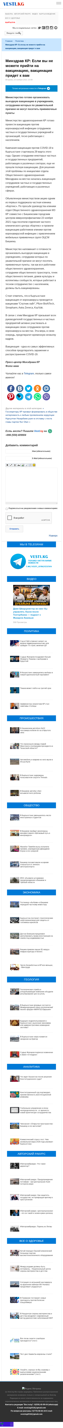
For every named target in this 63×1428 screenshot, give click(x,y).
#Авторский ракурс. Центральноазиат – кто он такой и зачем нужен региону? (37, 1212)
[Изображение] (22, 465)
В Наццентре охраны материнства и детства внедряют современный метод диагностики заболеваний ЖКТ (36, 1316)
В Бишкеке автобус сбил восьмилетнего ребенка (30, 792)
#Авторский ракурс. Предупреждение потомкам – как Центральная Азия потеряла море (36, 1181)
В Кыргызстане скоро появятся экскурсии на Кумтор (33, 1038)
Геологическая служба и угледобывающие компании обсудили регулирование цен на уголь (36, 991)
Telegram (56, 27)
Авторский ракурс (22, 14)
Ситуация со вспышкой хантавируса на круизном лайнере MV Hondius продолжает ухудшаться (36, 1284)
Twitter (39, 27)
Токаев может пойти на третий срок (35, 688)
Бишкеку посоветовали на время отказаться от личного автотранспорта (34, 864)
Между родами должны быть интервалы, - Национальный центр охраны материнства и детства (35, 1269)
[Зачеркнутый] (18, 465)
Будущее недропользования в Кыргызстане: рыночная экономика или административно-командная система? (35, 1024)
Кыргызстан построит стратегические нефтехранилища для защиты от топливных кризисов (36, 920)
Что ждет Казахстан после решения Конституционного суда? (36, 1078)
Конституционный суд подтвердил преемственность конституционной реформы (35, 1094)
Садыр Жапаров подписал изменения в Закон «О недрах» (37, 1053)
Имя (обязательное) (41, 451)
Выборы (9, 14)
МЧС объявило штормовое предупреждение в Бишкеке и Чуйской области (33, 880)
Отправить (14, 529)
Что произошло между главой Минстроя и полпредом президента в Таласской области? (36, 746)
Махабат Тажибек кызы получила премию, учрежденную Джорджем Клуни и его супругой (34, 849)
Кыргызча (10, 22)
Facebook (43, 27)
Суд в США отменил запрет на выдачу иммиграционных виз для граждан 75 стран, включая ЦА (34, 643)
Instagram (52, 27)
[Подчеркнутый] (15, 465)
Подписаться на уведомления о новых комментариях (33, 508)
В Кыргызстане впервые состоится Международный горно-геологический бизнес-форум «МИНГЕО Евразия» (36, 1007)
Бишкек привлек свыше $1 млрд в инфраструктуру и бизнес (34, 950)
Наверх (53, 535)
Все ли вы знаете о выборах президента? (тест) (32, 1339)
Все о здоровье (12, 18)
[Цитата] (26, 465)
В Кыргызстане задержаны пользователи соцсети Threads (33, 776)
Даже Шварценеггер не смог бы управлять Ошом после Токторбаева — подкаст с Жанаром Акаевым (30, 613)
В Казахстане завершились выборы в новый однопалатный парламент (36, 674)
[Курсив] (11, 465)
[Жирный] (7, 465)
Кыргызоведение (47, 14)
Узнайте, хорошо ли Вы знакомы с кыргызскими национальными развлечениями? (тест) (35, 1372)
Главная (9, 41)
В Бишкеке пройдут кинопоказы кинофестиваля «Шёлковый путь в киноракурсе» (35, 833)
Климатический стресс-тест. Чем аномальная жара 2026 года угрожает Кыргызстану (36, 1141)
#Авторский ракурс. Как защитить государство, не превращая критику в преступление (36, 1197)
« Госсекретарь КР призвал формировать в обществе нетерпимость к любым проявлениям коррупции (31, 411)
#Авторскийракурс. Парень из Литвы (36, 1227)
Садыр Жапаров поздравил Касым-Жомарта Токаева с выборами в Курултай (35, 659)
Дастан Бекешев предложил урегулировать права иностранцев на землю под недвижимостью (36, 936)
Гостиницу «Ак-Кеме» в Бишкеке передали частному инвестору (34, 903)
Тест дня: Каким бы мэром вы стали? (36, 1354)
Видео (35, 14)
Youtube (48, 27)
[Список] (30, 465)
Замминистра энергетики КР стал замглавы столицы (34, 705)
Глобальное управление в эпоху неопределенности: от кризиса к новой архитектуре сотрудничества (35, 1110)
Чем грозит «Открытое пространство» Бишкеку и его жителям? (37, 1125)
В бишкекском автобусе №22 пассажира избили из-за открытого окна (35, 730)
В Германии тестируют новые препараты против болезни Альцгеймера (33, 1300)
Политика (19, 41)
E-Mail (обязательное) (42, 458)
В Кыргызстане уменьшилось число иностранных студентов (35, 816)
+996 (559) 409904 (16, 435)
